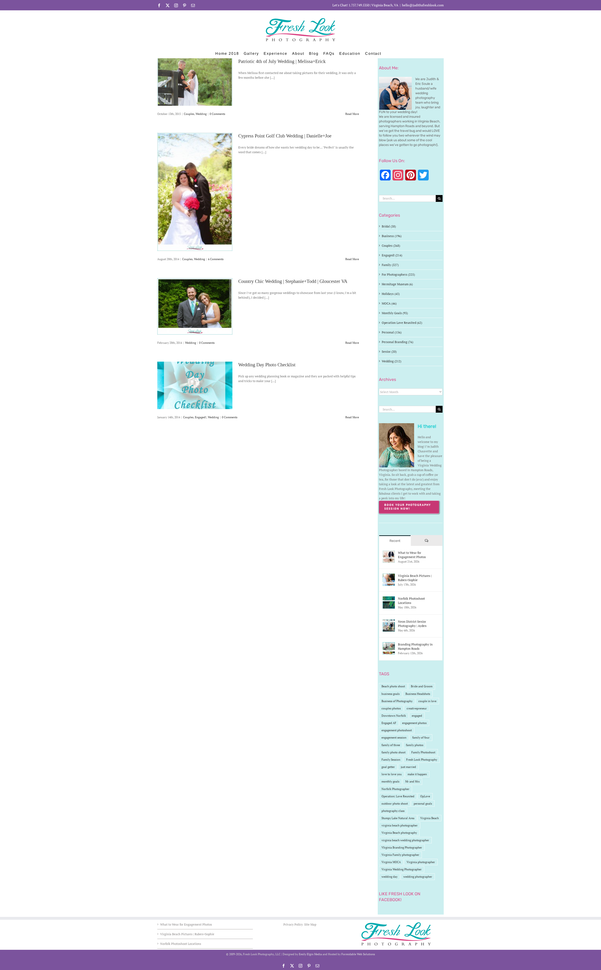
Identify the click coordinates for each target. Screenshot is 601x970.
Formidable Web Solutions (358, 954)
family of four (421, 737)
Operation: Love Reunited (397, 796)
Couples (189, 114)
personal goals (423, 803)
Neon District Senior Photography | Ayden (412, 623)
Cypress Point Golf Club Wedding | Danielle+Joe (284, 135)
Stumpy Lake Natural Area (397, 818)
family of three (390, 745)
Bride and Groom (421, 686)
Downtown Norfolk (393, 715)
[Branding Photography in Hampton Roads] (389, 644)
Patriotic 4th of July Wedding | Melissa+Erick (282, 61)
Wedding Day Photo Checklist (267, 364)
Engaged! (200, 417)
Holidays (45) (391, 294)
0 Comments (217, 114)
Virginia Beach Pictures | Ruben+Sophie (415, 578)
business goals (390, 694)
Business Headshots (417, 694)
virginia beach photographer (399, 825)
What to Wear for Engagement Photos (412, 555)
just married (408, 767)
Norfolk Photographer (395, 789)
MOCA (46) (389, 303)
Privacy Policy (293, 924)
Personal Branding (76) (397, 342)
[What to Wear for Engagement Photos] (389, 553)
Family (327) (390, 265)
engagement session (393, 737)
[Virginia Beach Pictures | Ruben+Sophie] (389, 576)
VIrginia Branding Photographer (401, 847)
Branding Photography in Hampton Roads (415, 646)
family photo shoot (393, 752)
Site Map (310, 924)
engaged (417, 715)
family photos (414, 745)
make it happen (417, 774)
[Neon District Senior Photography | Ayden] (389, 622)
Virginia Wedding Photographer (401, 869)
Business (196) (391, 236)
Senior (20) (389, 351)
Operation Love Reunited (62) (402, 323)
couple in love (427, 701)
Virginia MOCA (391, 862)
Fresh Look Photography (421, 759)
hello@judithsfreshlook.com (423, 5)
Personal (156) (391, 332)
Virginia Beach (429, 818)
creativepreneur (417, 708)
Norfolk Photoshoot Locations (411, 600)
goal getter (388, 767)
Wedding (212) (391, 361)
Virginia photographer (421, 862)
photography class (393, 811)
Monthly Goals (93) (395, 313)
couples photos (391, 708)
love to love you (391, 774)
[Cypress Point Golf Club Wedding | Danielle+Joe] (194, 192)
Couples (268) (391, 245)
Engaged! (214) (392, 255)
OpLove (425, 796)
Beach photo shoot (393, 686)
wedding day (389, 876)
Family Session (390, 759)
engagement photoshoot (396, 730)
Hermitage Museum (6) (397, 284)
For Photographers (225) (398, 274)
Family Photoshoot (423, 752)
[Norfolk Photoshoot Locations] (389, 599)
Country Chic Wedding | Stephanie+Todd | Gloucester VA (292, 281)
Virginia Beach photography (399, 832)
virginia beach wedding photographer (405, 840)
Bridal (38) (389, 226)
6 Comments (215, 259)
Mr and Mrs (412, 781)
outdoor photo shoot (394, 803)
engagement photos (414, 723)
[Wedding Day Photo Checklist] (194, 385)
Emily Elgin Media (310, 954)
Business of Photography (396, 701)
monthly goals (390, 781)
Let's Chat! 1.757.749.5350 (350, 5)
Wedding (201, 114)
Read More (352, 114)
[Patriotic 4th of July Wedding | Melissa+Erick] (194, 82)
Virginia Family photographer (400, 855)
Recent (394, 541)
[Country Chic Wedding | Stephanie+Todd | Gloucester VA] (194, 306)
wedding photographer (417, 876)
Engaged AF (388, 723)
